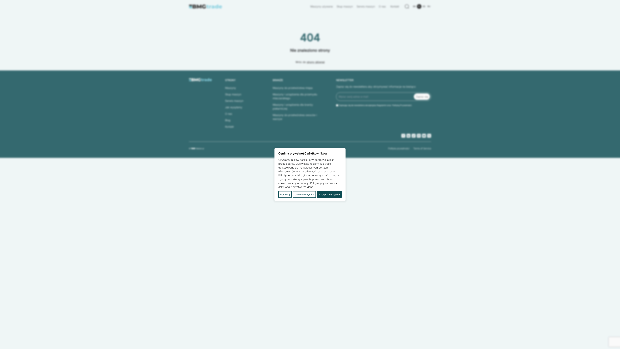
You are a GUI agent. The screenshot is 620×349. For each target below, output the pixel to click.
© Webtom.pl (196, 148)
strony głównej (316, 62)
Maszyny (230, 88)
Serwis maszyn (366, 6)
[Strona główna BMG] (205, 7)
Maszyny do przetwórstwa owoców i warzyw (295, 117)
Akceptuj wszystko (329, 194)
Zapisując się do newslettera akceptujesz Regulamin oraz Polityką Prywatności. (375, 105)
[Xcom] (429, 136)
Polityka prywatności (398, 148)
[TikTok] (414, 136)
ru (429, 6)
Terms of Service (422, 148)
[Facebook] (403, 136)
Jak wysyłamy (233, 107)
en (414, 6)
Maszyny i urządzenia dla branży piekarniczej (293, 106)
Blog (227, 120)
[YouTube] (424, 136)
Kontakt (394, 6)
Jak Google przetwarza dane (295, 187)
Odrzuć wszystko (304, 194)
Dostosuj (285, 194)
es (424, 6)
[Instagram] (419, 136)
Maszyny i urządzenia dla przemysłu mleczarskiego (295, 96)
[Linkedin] (408, 136)
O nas (383, 6)
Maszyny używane (321, 6)
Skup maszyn (345, 6)
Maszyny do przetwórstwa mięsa (293, 88)
